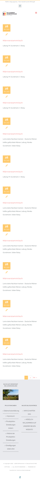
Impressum (11, 416)
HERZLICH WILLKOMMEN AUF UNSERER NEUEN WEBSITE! (29, 424)
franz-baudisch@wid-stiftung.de (27, 1)
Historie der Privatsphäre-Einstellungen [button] (10, 437)
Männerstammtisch (13, 40)
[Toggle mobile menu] (36, 13)
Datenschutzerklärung (11, 411)
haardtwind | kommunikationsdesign (20, 470)
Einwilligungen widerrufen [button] (11, 447)
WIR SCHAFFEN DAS (29, 412)
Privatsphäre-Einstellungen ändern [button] (10, 425)
